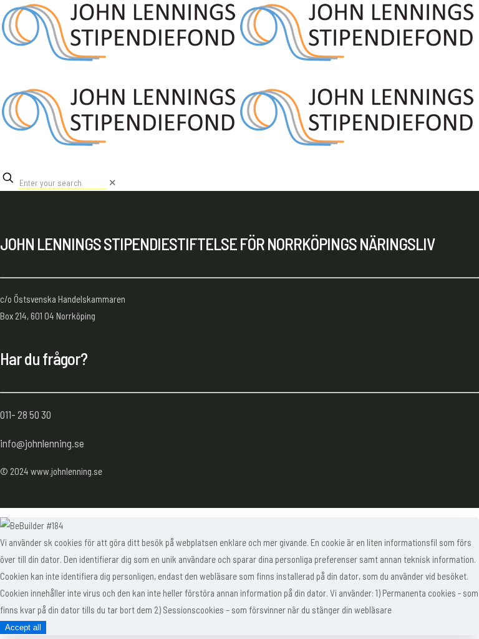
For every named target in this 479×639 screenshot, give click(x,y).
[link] (113, 182)
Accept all (23, 627)
